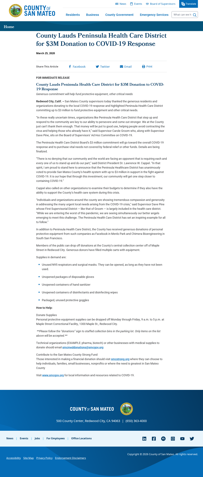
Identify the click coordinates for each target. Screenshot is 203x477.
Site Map (28, 458)
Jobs (37, 438)
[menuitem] (73, 14)
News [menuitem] (123, 4)
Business (92, 15)
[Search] (195, 15)
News (9, 438)
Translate (191, 3)
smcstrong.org (120, 359)
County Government (119, 15)
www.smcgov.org (53, 375)
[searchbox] (185, 14)
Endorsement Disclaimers (70, 458)
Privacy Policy (44, 458)
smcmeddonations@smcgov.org (82, 347)
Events (24, 438)
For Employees (55, 438)
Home (9, 27)
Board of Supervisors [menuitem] (162, 4)
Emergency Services (154, 15)
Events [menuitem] (138, 4)
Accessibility (13, 458)
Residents (73, 15)
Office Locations (81, 438)
